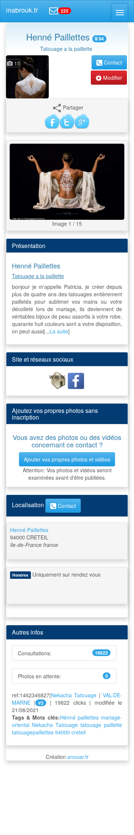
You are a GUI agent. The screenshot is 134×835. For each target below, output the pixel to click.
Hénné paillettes (79, 717)
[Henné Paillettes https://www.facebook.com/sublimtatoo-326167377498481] (76, 380)
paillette (113, 724)
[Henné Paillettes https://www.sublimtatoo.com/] (58, 380)
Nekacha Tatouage (73, 695)
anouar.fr (78, 756)
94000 (62, 732)
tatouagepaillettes (33, 732)
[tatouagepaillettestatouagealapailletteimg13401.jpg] (67, 181)
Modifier (112, 77)
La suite (59, 331)
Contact (112, 62)
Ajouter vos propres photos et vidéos (67, 459)
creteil (78, 732)
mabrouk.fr (22, 9)
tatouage (90, 724)
